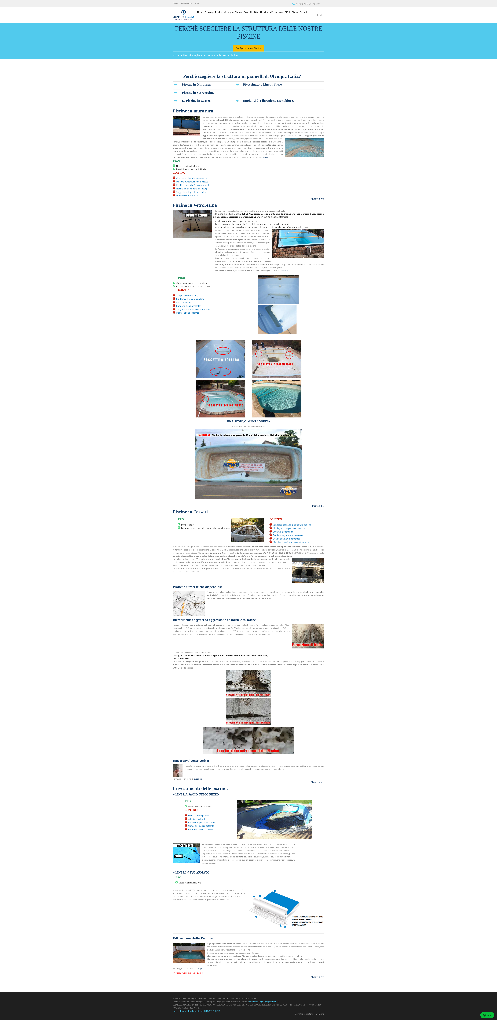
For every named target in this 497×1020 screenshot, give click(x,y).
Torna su (317, 199)
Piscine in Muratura (196, 84)
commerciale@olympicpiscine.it (264, 1001)
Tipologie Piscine (213, 12)
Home (200, 12)
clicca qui (267, 157)
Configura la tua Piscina (248, 48)
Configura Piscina (233, 12)
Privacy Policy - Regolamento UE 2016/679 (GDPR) (196, 1011)
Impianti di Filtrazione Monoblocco (269, 100)
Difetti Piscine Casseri (296, 12)
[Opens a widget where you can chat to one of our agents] (487, 1015)
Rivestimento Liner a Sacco (262, 84)
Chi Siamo (320, 1014)
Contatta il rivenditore (304, 1014)
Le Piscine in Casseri (196, 100)
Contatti (248, 12)
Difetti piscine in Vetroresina (268, 12)
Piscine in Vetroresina (198, 92)
